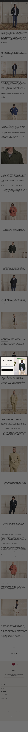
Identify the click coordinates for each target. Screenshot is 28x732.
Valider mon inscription (7, 369)
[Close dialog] (26, 357)
